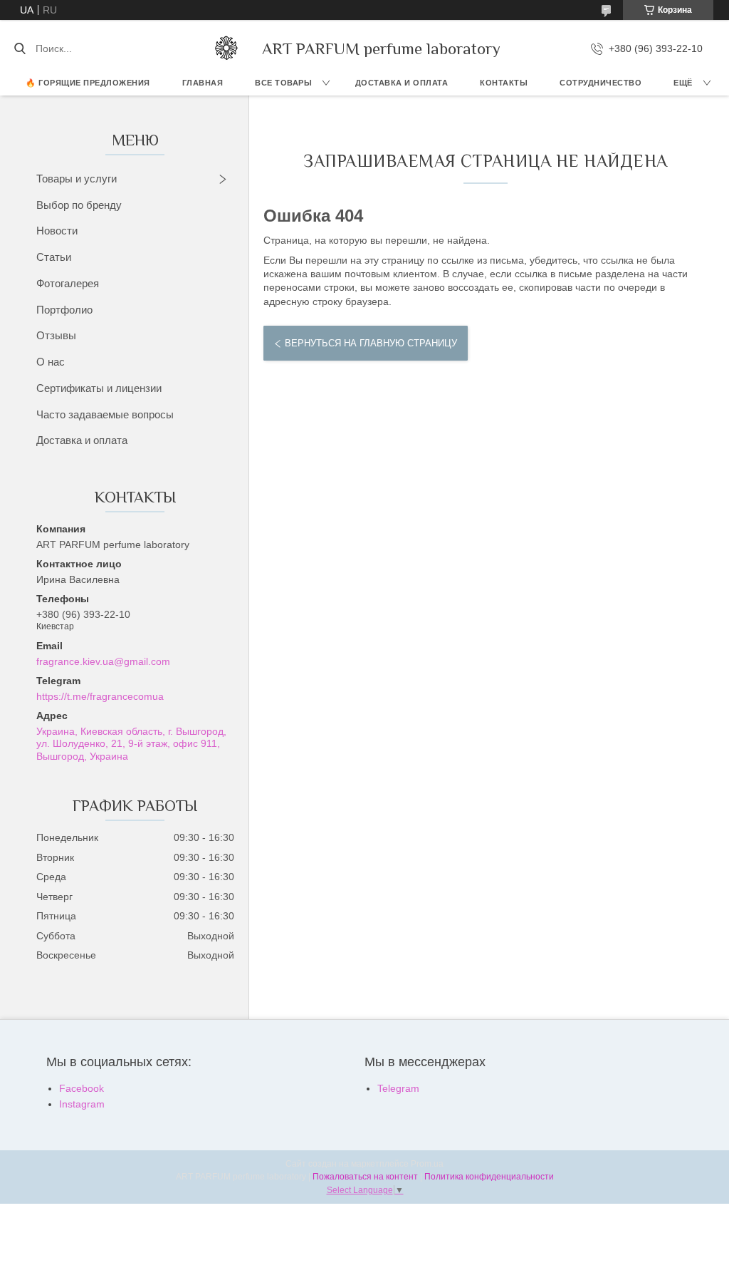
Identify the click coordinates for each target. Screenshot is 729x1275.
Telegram (398, 1088)
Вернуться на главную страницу (371, 343)
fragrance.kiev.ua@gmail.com (103, 661)
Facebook (81, 1088)
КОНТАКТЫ (504, 82)
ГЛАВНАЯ (203, 82)
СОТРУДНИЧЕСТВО (600, 82)
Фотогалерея (67, 283)
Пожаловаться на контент (365, 1177)
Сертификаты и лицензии (99, 388)
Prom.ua (427, 1164)
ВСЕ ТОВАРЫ (283, 82)
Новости (57, 230)
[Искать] (20, 48)
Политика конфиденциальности (489, 1177)
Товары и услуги (76, 178)
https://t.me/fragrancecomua (100, 696)
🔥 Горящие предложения (88, 82)
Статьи (53, 257)
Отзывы (56, 335)
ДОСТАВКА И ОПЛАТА (402, 82)
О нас (50, 362)
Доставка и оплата (81, 440)
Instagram (82, 1104)
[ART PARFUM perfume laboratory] (226, 48)
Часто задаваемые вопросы (105, 414)
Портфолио (64, 310)
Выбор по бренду (79, 205)
